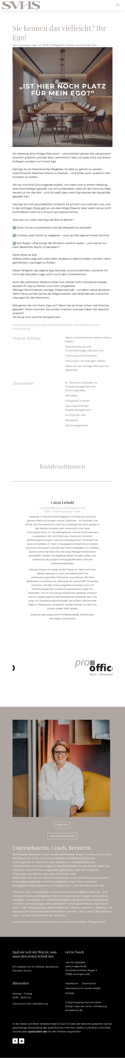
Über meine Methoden (62, 836)
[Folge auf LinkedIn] (21, 1041)
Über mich (62, 825)
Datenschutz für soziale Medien (83, 988)
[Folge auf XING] (15, 1041)
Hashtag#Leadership (26, 324)
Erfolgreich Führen (63, 45)
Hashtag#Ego (22, 328)
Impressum (71, 983)
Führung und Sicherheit (81, 355)
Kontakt (69, 993)
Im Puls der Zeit (86, 45)
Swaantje (24, 45)
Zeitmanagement (77, 425)
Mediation (71, 420)
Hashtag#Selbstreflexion (57, 324)
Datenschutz (89, 983)
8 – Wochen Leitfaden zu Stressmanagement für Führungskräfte (81, 386)
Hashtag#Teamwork (87, 324)
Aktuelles (71, 395)
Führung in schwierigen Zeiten (85, 360)
